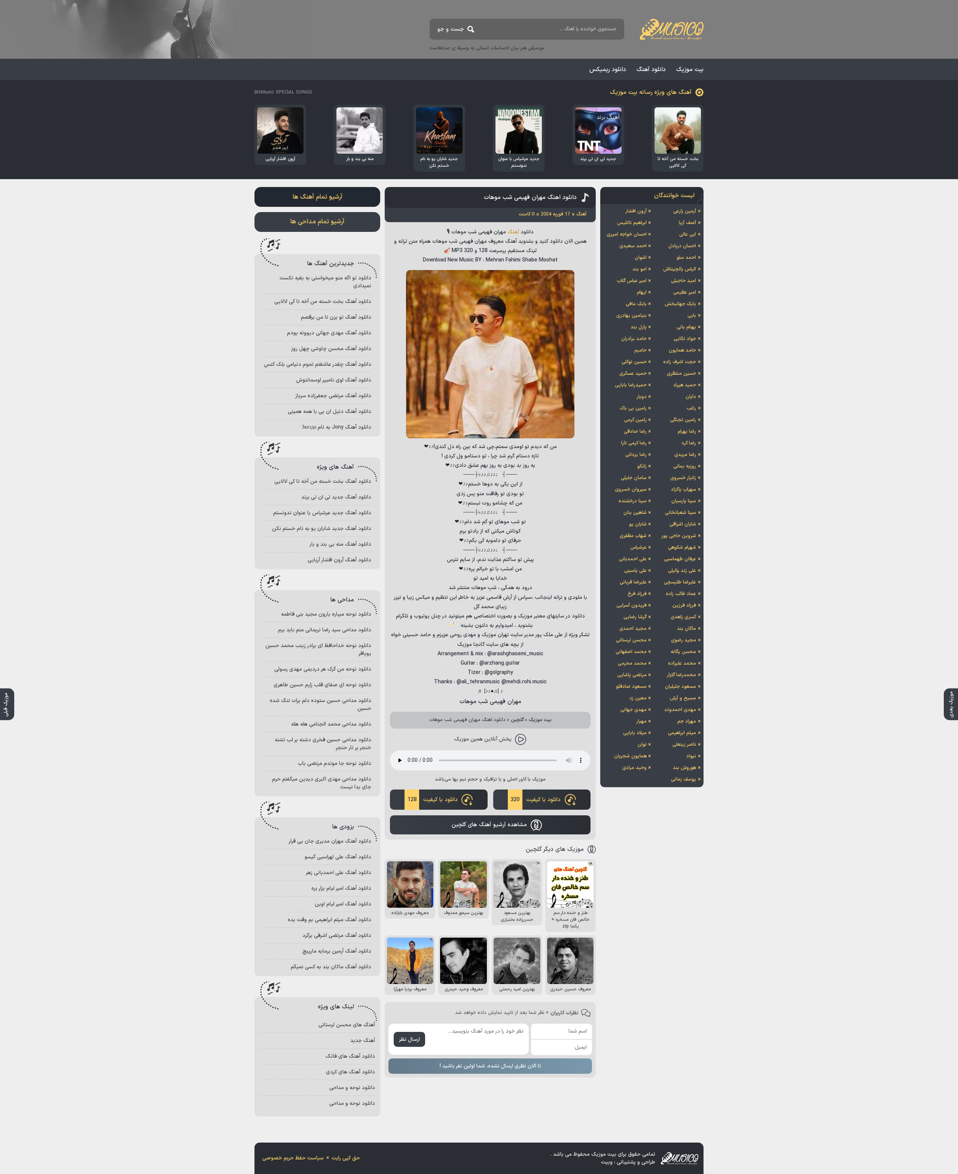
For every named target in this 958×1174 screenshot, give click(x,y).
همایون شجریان (630, 756)
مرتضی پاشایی (632, 675)
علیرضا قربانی (633, 582)
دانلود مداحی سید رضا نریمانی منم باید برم (324, 630)
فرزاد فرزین (684, 605)
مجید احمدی (633, 628)
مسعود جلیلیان (680, 686)
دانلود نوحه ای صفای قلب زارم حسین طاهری (322, 685)
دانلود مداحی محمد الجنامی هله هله (331, 724)
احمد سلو (686, 257)
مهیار (641, 721)
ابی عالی (687, 234)
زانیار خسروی (683, 478)
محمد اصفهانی (631, 652)
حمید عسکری (633, 373)
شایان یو (638, 524)
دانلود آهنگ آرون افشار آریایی (339, 560)
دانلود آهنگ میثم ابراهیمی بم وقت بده (329, 920)
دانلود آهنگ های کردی (350, 1072)
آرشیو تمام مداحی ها (317, 222)
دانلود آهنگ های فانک (350, 1056)
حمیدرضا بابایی (631, 385)
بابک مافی (636, 304)
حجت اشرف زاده (679, 362)
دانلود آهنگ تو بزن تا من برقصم (336, 317)
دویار (642, 397)
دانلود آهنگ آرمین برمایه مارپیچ (336, 951)
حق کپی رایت (346, 1158)
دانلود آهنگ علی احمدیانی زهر (338, 873)
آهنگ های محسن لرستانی (346, 1025)
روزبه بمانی (684, 466)
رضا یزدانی (636, 455)
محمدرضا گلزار (681, 675)
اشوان (641, 257)
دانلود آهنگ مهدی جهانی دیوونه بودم (329, 333)
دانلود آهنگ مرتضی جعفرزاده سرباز (333, 396)
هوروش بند (684, 768)
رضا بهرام (687, 431)
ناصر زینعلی (684, 744)
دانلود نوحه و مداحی (352, 1088)
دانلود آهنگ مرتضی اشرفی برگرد (336, 935)
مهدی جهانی (633, 710)
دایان (691, 397)
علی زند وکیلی (682, 570)
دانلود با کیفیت (535, 800)
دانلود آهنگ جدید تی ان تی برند (336, 497)
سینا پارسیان (683, 501)
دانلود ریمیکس (607, 69)
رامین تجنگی (683, 420)
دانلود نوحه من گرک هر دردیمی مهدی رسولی (322, 669)
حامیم (640, 350)
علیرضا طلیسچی (680, 582)
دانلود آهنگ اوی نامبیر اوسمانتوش (333, 380)
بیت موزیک (690, 69)
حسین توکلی (634, 362)
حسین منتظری (681, 373)
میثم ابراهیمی (682, 733)
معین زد (638, 698)
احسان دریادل (682, 246)
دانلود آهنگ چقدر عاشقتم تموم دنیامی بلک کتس (317, 364)
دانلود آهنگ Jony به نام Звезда (336, 427)
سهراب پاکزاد (683, 489)
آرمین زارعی (684, 211)
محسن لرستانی (631, 640)
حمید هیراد (684, 385)
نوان (642, 744)
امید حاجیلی (683, 281)
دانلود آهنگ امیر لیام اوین (343, 904)
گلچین (517, 720)
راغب (691, 408)
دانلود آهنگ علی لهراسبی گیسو (338, 857)
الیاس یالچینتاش (679, 269)
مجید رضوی (683, 640)
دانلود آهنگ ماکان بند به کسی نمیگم (331, 967)
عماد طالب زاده (681, 594)
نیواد (691, 756)
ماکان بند (686, 628)
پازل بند (639, 327)
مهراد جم (686, 721)
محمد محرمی (632, 663)
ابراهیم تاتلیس (632, 223)
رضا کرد (688, 443)
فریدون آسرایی (631, 605)
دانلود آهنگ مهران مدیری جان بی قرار (330, 841)
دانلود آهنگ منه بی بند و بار (340, 544)
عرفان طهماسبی (680, 559)
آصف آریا (687, 223)
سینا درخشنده (633, 501)
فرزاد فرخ (637, 594)
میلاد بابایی (635, 733)
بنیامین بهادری (631, 315)
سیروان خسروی (631, 489)
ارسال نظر (409, 1039)
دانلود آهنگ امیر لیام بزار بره (341, 888)
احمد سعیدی (633, 246)
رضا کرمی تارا (634, 443)
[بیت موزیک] (672, 29)
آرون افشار (636, 211)
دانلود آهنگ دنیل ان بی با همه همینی (329, 412)
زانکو (642, 466)
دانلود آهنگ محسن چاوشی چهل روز (331, 349)
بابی (691, 315)
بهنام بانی (686, 327)
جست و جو (450, 29)
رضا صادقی (635, 431)
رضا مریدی (685, 455)
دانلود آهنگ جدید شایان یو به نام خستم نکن (321, 529)
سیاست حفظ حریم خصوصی (293, 1158)
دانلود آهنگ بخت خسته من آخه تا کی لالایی (322, 302)
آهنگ (513, 232)
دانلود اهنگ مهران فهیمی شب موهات (530, 197)
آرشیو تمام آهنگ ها (317, 197)
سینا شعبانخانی (680, 513)
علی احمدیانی (633, 559)
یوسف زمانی (683, 779)
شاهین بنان (635, 513)
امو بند (639, 269)
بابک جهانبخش (680, 304)
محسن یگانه (683, 652)
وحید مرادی (634, 768)
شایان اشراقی (682, 524)
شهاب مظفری (633, 536)
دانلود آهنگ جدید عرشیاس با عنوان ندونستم (322, 513)
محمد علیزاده (682, 663)
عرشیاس (638, 547)
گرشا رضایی (635, 617)
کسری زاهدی (683, 617)
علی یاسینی (635, 570)
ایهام (642, 292)
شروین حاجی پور (678, 536)
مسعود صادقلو (631, 686)
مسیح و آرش (683, 698)
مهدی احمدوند (680, 710)
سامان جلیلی (634, 478)
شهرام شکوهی (682, 547)
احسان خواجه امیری (627, 234)
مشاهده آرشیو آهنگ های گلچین (489, 825)
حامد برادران (634, 339)
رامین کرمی (635, 420)
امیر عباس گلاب (632, 281)
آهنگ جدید (362, 1041)
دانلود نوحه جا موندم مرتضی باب (334, 763)
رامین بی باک (633, 408)
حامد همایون (682, 350)
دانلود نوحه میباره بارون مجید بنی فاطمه (326, 614)
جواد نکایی (685, 339)
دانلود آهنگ (651, 69)
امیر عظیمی (684, 292)
